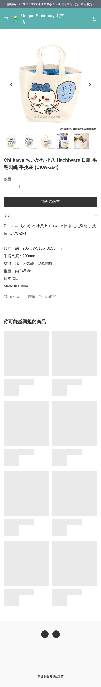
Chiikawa (14, 296)
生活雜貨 (48, 296)
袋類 (31, 296)
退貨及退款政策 (54, 676)
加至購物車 (50, 202)
